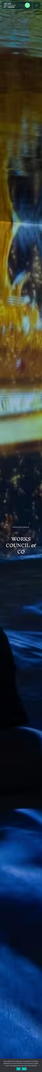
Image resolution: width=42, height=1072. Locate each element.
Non (24, 1069)
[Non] (39, 1065)
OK (18, 1069)
